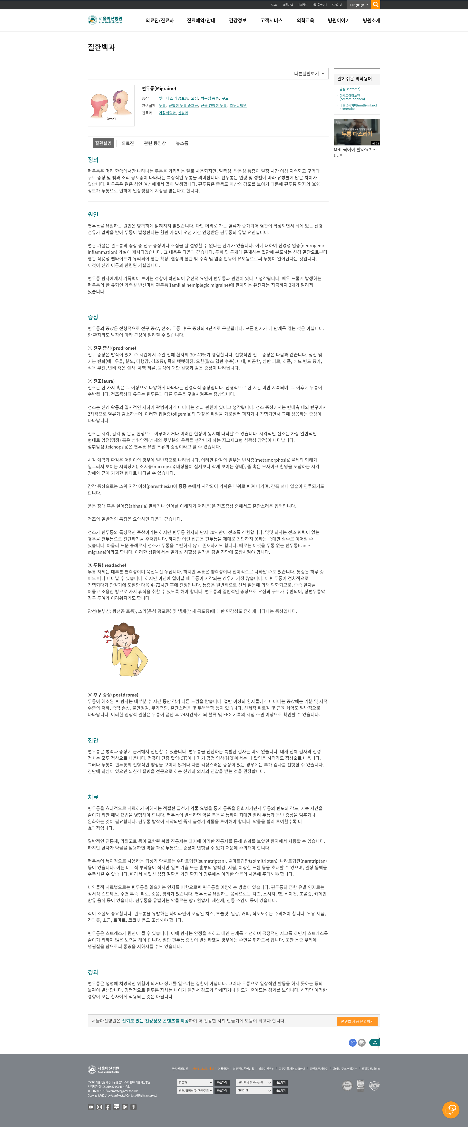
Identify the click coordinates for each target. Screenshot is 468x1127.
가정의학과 (167, 112)
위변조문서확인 (319, 1069)
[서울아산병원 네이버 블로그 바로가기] (116, 1107)
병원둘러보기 (319, 5)
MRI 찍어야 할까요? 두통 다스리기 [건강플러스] (357, 149)
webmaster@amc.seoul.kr (122, 1091)
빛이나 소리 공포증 (173, 98)
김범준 (338, 155)
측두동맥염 (238, 105)
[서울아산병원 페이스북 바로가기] (108, 1107)
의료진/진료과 (160, 20)
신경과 (183, 112)
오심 (194, 98)
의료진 (128, 143)
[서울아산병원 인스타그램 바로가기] (99, 1107)
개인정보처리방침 (203, 1069)
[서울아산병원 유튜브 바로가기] (91, 1107)
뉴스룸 (182, 143)
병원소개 (371, 20)
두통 (162, 105)
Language (357, 4)
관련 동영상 (155, 143)
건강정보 (237, 20)
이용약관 (223, 1069)
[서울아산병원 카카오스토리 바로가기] (133, 1107)
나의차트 (303, 5)
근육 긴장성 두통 (214, 105)
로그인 (274, 5)
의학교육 (305, 20)
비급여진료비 (266, 1069)
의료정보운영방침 (243, 1069)
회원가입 (288, 5)
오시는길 (337, 5)
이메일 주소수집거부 (344, 1069)
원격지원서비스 (370, 1069)
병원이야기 (339, 20)
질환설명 (103, 143)
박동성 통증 (210, 98)
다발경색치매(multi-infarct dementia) (358, 107)
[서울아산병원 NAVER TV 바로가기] (125, 1107)
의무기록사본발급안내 (292, 1069)
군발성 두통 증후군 (183, 105)
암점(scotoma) (350, 88)
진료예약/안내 (201, 20)
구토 (225, 98)
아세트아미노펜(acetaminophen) (352, 97)
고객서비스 (272, 20)
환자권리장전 (180, 1069)
